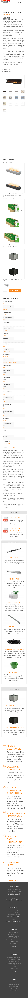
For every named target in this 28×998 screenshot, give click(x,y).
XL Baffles (14, 627)
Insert (19, 447)
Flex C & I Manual (17, 517)
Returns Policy (14, 990)
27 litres (5, 325)
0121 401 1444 (17, 916)
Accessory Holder (14, 705)
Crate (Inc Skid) (6, 443)
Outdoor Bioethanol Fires (14, 959)
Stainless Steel (6, 351)
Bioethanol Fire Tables (14, 938)
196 (4, 394)
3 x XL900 (5, 357)
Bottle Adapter (14, 672)
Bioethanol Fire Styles (14, 965)
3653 (4, 374)
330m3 (4, 320)
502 (4, 408)
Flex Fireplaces (10, 447)
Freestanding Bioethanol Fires (14, 963)
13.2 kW (5, 330)
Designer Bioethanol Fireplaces (14, 940)
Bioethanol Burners (14, 932)
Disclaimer (14, 988)
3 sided (4, 420)
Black (4, 346)
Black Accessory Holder (14, 728)
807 (4, 389)
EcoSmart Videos (14, 967)
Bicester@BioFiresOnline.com (14, 900)
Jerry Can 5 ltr (14, 602)
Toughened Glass (12, 362)
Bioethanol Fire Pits (14, 936)
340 (4, 415)
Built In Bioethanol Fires (14, 961)
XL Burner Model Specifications (17, 529)
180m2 (4, 314)
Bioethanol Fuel (14, 941)
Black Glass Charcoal (14, 649)
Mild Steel (5, 362)
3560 (4, 401)
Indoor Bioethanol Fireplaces (14, 957)
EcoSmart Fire (7, 14)
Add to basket (14, 291)
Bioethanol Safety (14, 943)
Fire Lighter (14, 557)
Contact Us (14, 983)
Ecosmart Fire (6, 433)
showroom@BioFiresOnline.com (14, 921)
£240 (4, 438)
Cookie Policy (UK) (14, 985)
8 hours (4, 304)
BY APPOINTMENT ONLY (14, 895)
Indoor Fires (15, 447)
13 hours (5, 309)
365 (4, 381)
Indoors (4, 341)
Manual (4, 335)
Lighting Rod (14, 579)
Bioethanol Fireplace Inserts (14, 934)
